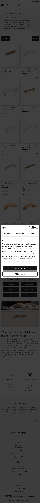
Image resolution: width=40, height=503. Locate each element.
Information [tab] (20, 233)
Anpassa (19, 274)
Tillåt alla (20, 268)
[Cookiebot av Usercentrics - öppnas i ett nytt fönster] (29, 227)
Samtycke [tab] (7, 233)
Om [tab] (32, 233)
